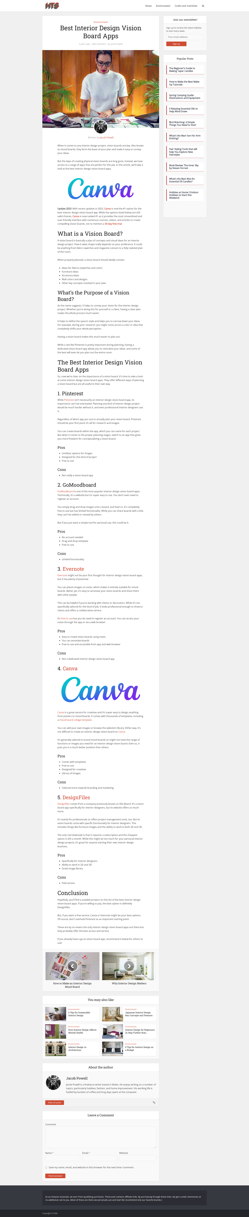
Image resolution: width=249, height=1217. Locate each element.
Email (86, 1153)
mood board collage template (75, 719)
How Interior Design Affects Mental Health (82, 1031)
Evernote (73, 568)
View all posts (54, 1102)
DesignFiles (76, 797)
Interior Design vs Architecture (77, 1048)
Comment (50, 1124)
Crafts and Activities (186, 5)
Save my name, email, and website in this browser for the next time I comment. (91, 1167)
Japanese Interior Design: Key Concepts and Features (138, 1014)
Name (49, 1153)
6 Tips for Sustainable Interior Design (79, 1014)
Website (123, 1153)
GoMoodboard (65, 491)
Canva (70, 668)
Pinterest (69, 399)
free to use (67, 618)
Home (148, 5)
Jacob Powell (117, 44)
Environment (163, 5)
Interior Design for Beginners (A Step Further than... (140, 1031)
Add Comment (99, 44)
